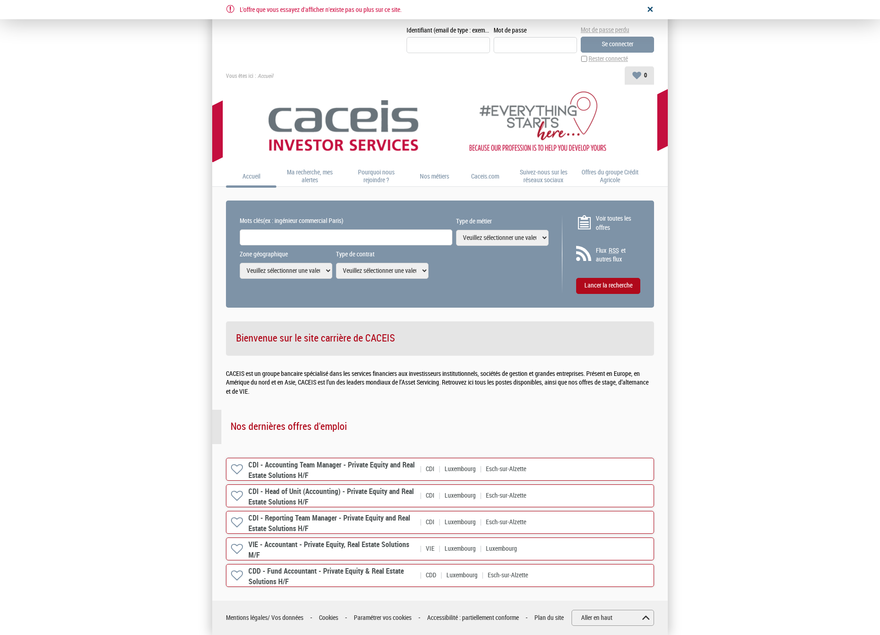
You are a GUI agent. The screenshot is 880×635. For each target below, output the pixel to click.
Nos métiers (434, 176)
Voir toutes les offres (613, 223)
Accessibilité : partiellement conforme (473, 618)
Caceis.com (485, 176)
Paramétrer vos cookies (383, 618)
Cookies (328, 618)
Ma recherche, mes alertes (310, 176)
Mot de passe (510, 30)
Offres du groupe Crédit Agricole (610, 176)
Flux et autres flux (611, 255)
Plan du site (549, 618)
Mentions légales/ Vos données (264, 618)
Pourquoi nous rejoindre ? (376, 176)
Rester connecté (608, 59)
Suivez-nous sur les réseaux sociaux (543, 176)
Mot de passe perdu (605, 30)
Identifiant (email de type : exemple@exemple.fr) (448, 30)
